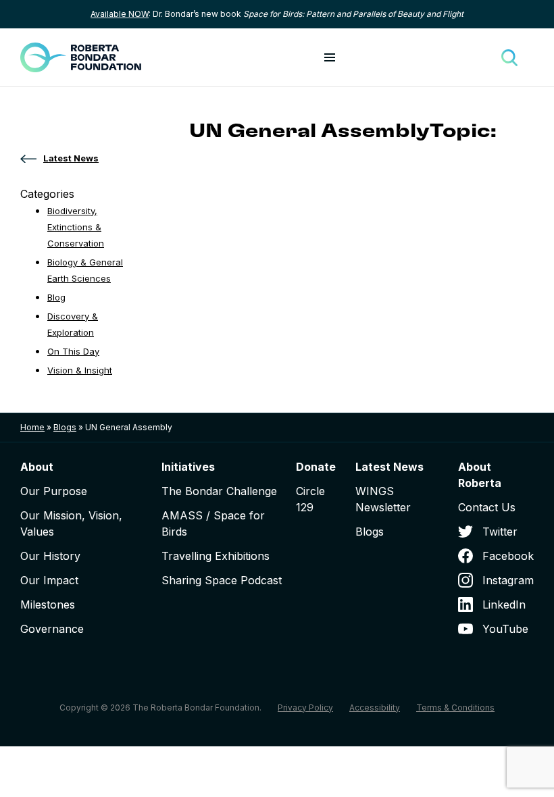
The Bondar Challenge (219, 491)
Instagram (508, 580)
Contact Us (486, 507)
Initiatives (188, 466)
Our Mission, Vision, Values (71, 523)
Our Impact (49, 580)
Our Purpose (53, 491)
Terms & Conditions (455, 707)
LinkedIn (504, 604)
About (36, 466)
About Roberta (479, 475)
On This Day (73, 351)
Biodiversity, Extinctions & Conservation (75, 227)
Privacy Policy (305, 707)
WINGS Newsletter (383, 499)
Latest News (389, 466)
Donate (316, 466)
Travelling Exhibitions (215, 556)
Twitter (500, 531)
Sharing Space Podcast (221, 580)
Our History (50, 556)
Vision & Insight (79, 370)
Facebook (508, 556)
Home (32, 427)
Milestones (47, 604)
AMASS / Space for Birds (213, 523)
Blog (56, 297)
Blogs (64, 427)
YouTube (505, 629)
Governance (52, 629)
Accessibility (374, 707)
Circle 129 (310, 499)
